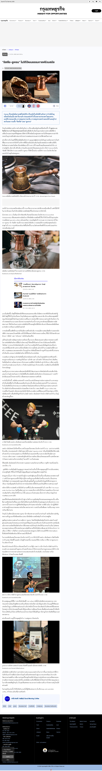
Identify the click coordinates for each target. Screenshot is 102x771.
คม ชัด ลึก (92, 721)
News (83, 21)
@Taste (17, 50)
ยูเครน (14, 706)
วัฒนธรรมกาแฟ (22, 706)
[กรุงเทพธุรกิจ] (4, 21)
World (53, 21)
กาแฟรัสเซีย (31, 706)
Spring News (93, 724)
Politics (71, 21)
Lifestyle (77, 21)
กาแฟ (9, 706)
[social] (90, 1)
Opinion (90, 21)
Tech (34, 21)
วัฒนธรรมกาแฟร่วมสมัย (50, 706)
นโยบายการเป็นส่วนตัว (50, 737)
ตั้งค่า (8, 760)
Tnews (81, 727)
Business (27, 21)
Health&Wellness (62, 21)
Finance (20, 21)
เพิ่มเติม (4, 753)
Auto (49, 21)
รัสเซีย (4, 706)
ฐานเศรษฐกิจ (93, 727)
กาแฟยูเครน (39, 706)
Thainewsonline (74, 727)
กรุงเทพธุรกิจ (73, 724)
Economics (12, 21)
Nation (81, 724)
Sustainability (41, 21)
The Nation (72, 721)
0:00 (10, 106)
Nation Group (83, 721)
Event (96, 21)
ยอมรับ (8, 756)
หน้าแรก (4, 50)
